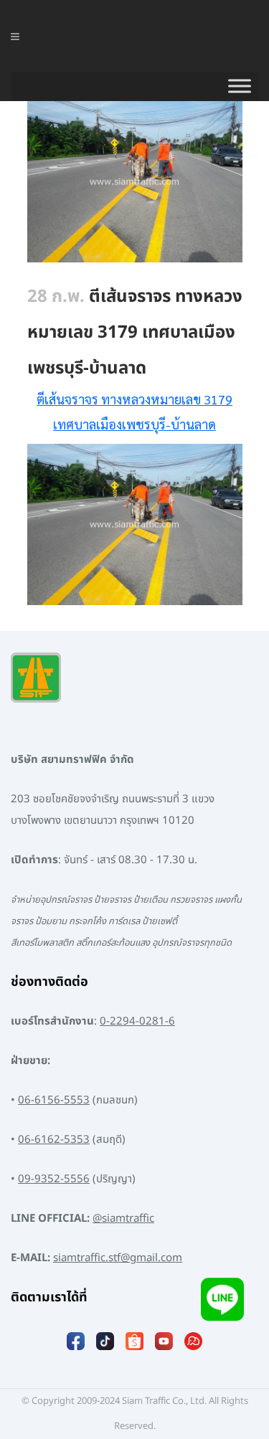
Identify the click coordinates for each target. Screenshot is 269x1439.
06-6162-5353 (54, 1139)
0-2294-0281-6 (137, 1021)
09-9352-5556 (54, 1179)
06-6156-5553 (54, 1100)
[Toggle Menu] (239, 86)
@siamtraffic (123, 1218)
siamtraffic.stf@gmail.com (117, 1258)
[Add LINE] (222, 1302)
